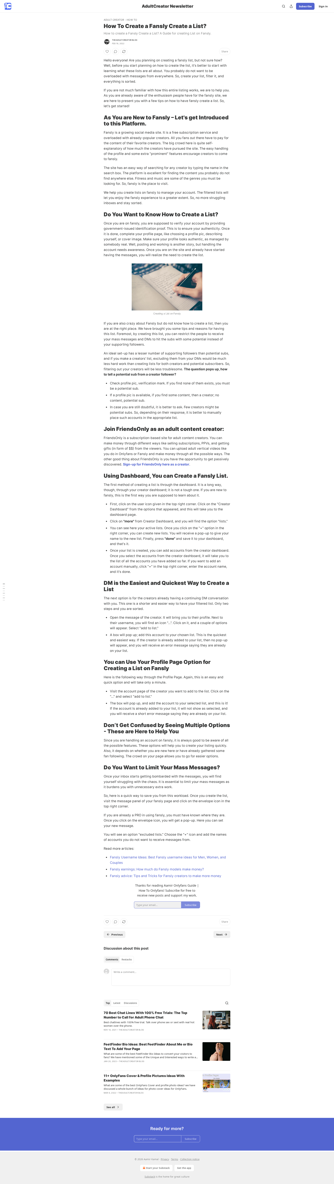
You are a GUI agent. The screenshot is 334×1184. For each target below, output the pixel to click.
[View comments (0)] (115, 51)
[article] (167, 1023)
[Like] (107, 51)
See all (110, 1107)
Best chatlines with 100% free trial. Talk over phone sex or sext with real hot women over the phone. (149, 1023)
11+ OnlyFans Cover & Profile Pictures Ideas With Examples (144, 1078)
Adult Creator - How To (120, 19)
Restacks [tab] (127, 959)
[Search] (283, 6)
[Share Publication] (291, 6)
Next (219, 934)
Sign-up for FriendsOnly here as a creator (156, 464)
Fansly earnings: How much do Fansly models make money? (157, 869)
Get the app (184, 1168)
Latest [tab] (116, 1003)
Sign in (323, 6)
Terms (174, 1159)
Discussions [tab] (130, 1003)
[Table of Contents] (3, 592)
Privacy (165, 1159)
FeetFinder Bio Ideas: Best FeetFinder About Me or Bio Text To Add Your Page (148, 1046)
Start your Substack (158, 1168)
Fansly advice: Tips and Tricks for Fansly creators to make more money (165, 876)
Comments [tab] (112, 959)
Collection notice (190, 1159)
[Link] (99, 120)
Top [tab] (108, 1003)
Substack (150, 1176)
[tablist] (119, 959)
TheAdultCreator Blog (124, 40)
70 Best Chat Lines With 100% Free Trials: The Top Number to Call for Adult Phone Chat (145, 1015)
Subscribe (305, 6)
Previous (117, 934)
